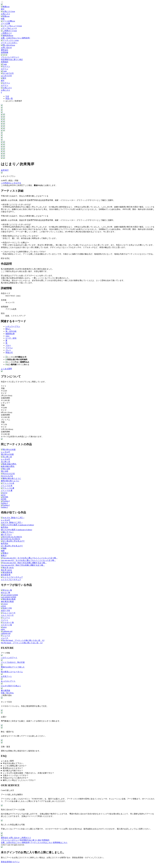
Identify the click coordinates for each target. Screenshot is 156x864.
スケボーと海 (6, 625)
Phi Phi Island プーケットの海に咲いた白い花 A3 (21, 643)
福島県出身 (10, 334)
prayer (3, 495)
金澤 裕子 (5, 170)
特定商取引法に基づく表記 (12, 59)
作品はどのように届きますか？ (15, 778)
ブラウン (9, 348)
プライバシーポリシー (10, 57)
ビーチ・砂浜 (10, 338)
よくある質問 (6, 369)
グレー (8, 350)
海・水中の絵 (10, 331)
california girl (6, 633)
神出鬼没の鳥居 (7, 601)
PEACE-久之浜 (7, 476)
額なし (8, 329)
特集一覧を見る (7, 693)
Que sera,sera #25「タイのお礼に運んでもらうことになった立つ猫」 (28, 560)
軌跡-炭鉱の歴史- (8, 466)
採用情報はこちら (60, 842)
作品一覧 (9, 98)
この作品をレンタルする (11, 183)
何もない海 (5, 593)
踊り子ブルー (6, 534)
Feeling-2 (4, 507)
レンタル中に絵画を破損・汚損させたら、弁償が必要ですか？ (28, 773)
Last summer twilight (8, 597)
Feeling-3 (4, 503)
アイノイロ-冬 (6, 486)
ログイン (16, 862)
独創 (3, 551)
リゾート (4, 620)
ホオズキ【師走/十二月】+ (11, 522)
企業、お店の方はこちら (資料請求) (15, 842)
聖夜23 (3, 555)
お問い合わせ (14, 838)
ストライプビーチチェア (11, 580)
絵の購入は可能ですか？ (13, 771)
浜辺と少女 (5, 610)
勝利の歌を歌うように (10, 481)
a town (3, 606)
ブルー (8, 345)
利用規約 (4, 62)
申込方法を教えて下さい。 (14, 763)
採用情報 (4, 52)
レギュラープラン (12, 326)
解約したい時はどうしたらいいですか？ (19, 780)
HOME (3, 499)
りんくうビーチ (7, 615)
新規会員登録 (6, 862)
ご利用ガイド (25, 838)
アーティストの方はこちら (41, 842)
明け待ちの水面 (7, 454)
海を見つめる (6, 570)
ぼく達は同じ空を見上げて (12, 546)
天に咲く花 (5, 462)
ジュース (4, 638)
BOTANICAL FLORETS (10, 539)
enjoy (3, 629)
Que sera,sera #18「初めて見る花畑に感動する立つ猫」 (23, 565)
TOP (7, 96)
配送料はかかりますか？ (13, 768)
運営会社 (4, 50)
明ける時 (4, 471)
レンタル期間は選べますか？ (15, 766)
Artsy (7, 336)
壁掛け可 (9, 353)
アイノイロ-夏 (6, 490)
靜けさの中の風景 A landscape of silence (16, 530)
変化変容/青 (6, 575)
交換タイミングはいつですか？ (15, 775)
